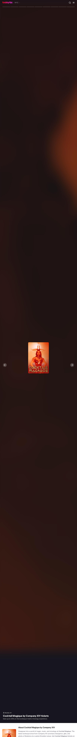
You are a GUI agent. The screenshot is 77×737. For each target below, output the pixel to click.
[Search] (69, 3)
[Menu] (73, 3)
